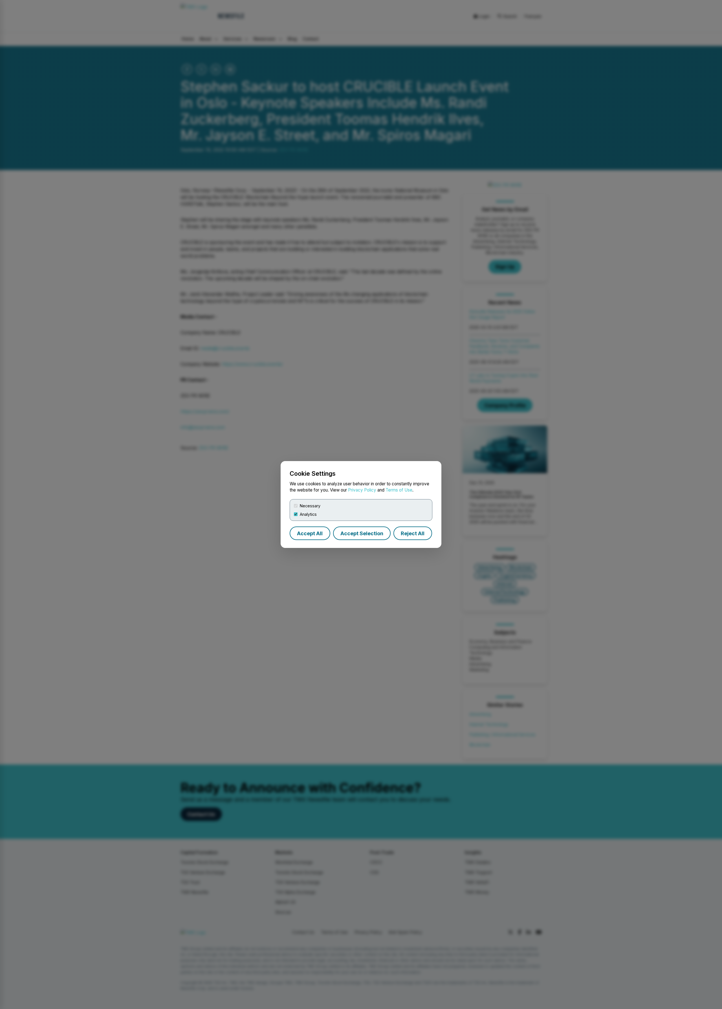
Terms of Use (399, 490)
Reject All (412, 533)
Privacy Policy (362, 490)
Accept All (310, 533)
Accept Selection (361, 533)
